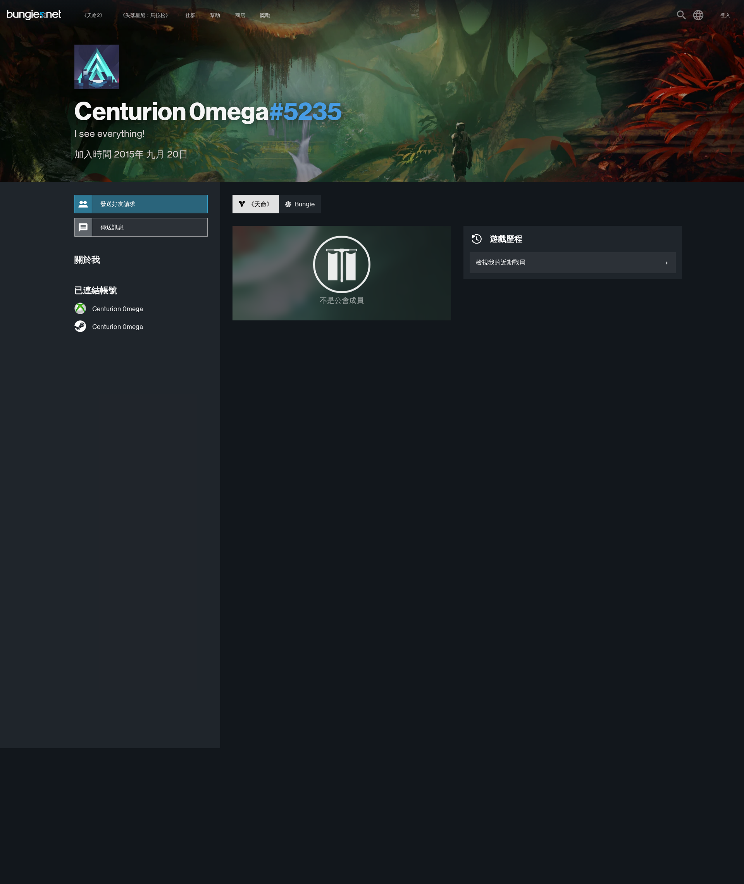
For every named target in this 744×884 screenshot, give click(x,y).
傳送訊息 (112, 227)
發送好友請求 (117, 204)
